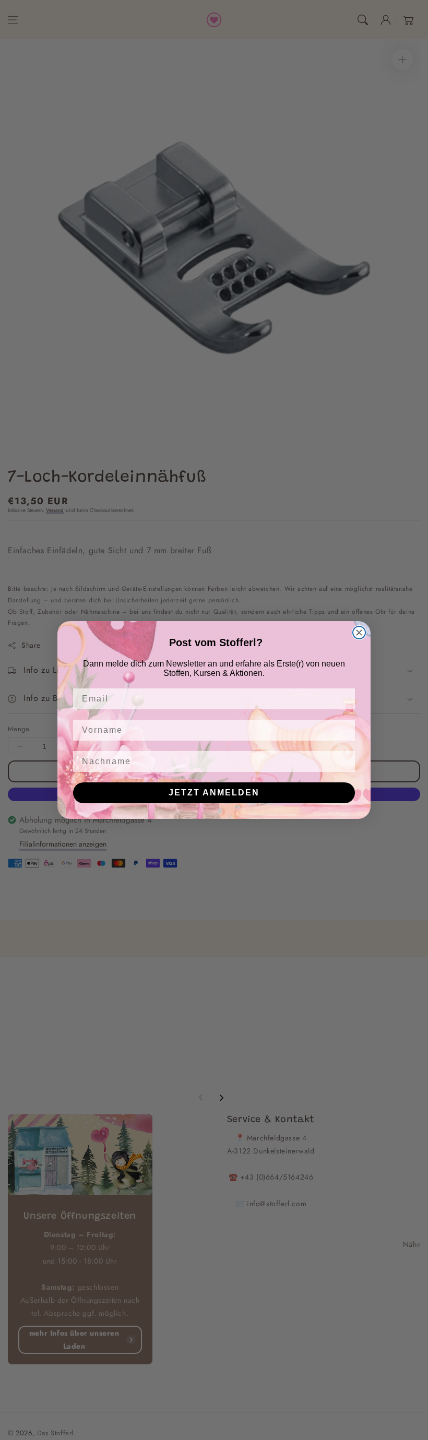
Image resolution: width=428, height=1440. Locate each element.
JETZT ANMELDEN (214, 792)
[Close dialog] (359, 632)
